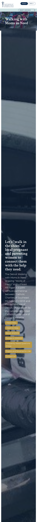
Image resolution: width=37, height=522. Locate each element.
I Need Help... (11, 323)
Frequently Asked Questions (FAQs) (18, 344)
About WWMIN (12, 333)
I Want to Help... (12, 328)
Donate (24, 3)
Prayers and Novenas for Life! (18, 351)
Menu (31, 3)
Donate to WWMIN (14, 338)
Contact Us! (11, 356)
